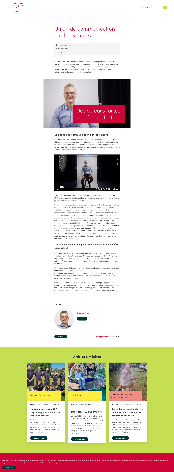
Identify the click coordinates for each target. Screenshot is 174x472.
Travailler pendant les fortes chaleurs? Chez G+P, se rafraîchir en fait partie (127, 412)
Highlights (61, 52)
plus (82, 318)
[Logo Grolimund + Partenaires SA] (15, 6)
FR (150, 7)
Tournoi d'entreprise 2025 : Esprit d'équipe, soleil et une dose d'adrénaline (45, 412)
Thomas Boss (63, 49)
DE (142, 7)
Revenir (60, 336)
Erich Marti (46, 404)
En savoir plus (39, 438)
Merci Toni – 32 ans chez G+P (86, 412)
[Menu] (165, 7)
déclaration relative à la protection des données (56, 463)
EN (146, 7)
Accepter (9, 467)
